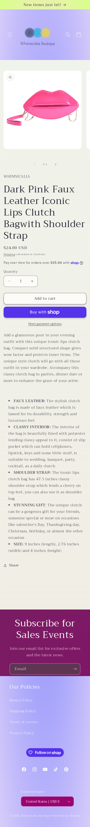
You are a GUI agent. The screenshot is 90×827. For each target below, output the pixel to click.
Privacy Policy (22, 733)
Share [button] (14, 565)
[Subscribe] (75, 669)
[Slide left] (34, 164)
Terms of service (24, 722)
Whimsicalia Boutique (36, 815)
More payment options (45, 324)
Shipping (9, 254)
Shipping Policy (23, 711)
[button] (9, 34)
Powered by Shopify (66, 815)
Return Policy (21, 700)
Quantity (10, 271)
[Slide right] (55, 164)
